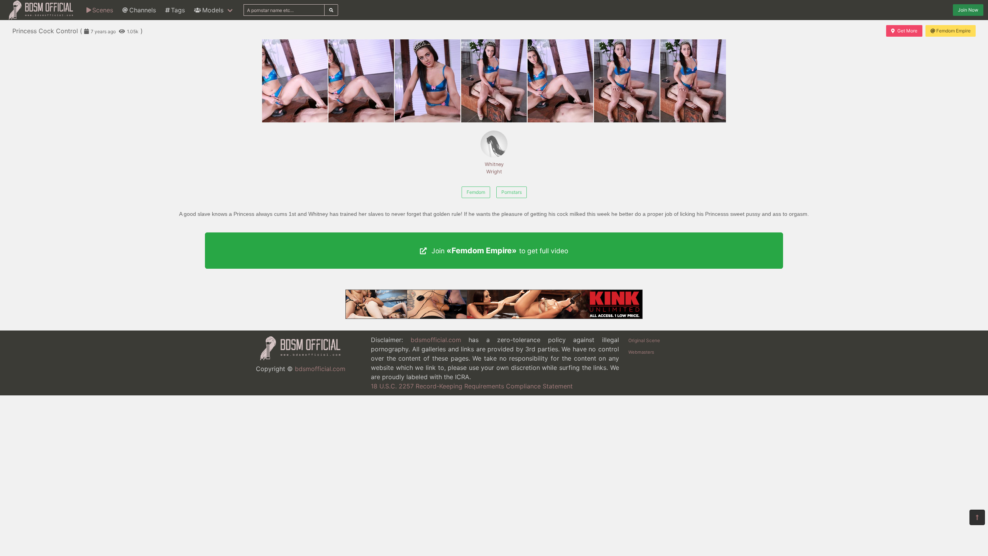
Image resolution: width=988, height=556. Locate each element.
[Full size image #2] (427, 80)
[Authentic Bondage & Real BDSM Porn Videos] (494, 316)
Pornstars (511, 192)
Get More (907, 31)
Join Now (968, 10)
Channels (142, 10)
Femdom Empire (953, 31)
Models (212, 10)
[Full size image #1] (361, 80)
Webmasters (641, 352)
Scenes (102, 10)
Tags (178, 10)
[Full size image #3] (494, 80)
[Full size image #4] (560, 80)
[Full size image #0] (295, 80)
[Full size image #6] (693, 80)
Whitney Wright (494, 168)
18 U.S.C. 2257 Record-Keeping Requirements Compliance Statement (472, 386)
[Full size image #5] (627, 80)
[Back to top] (977, 517)
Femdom (476, 192)
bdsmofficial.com (320, 369)
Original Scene (644, 340)
